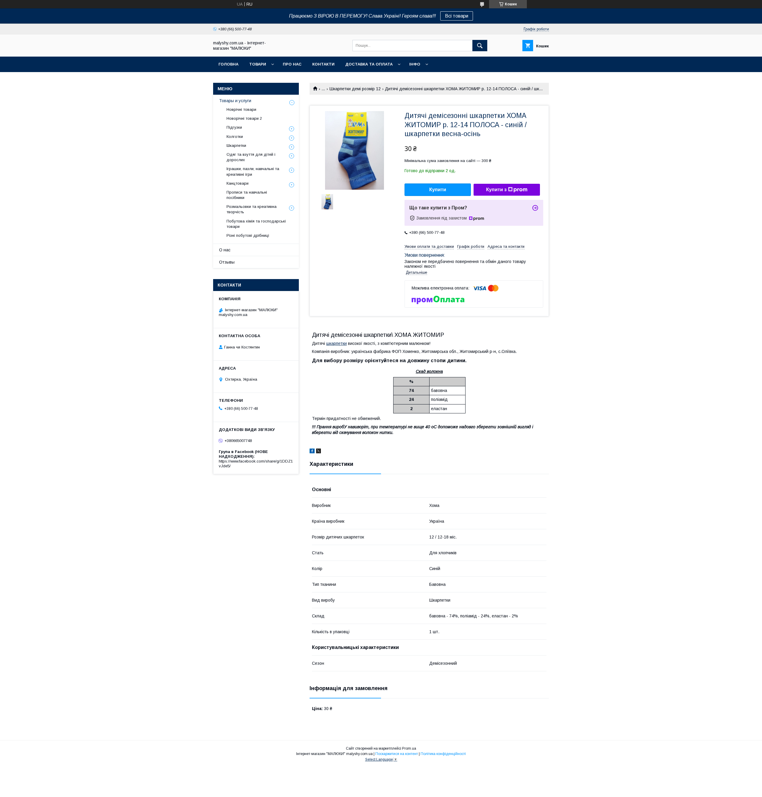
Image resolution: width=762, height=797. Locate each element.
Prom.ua (409, 748)
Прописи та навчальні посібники (247, 195)
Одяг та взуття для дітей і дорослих (251, 157)
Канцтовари (238, 183)
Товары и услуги (235, 100)
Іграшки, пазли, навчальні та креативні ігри (253, 171)
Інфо (414, 64)
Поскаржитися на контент (396, 754)
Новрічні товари (241, 109)
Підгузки (234, 127)
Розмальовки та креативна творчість (252, 209)
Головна (228, 64)
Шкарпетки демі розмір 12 (355, 88)
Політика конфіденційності (443, 754)
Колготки (235, 136)
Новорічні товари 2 (244, 118)
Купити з (496, 189)
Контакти (323, 64)
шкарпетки (336, 343)
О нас (224, 249)
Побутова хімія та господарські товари (256, 224)
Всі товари (456, 15)
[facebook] (312, 451)
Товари (257, 64)
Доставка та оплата (369, 64)
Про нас (292, 64)
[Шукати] (479, 45)
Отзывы (227, 262)
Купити (437, 189)
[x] (318, 451)
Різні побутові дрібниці (248, 235)
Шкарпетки (236, 145)
